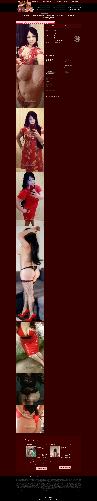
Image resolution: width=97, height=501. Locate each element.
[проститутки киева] (25, 6)
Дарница (64, 40)
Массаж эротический (68, 65)
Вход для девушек (75, 1)
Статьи (62, 476)
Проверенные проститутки (47, 1)
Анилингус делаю (50, 84)
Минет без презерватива (51, 67)
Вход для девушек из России (55, 476)
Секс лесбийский (50, 62)
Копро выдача (49, 87)
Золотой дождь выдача (51, 85)
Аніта (29, 444)
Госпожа (66, 70)
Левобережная (59, 40)
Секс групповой (49, 61)
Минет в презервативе (51, 64)
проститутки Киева (49, 499)
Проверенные (73, 9)
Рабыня (66, 71)
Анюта (53, 444)
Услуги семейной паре (51, 72)
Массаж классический (68, 61)
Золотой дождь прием (50, 86)
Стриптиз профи (67, 59)
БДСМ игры (67, 72)
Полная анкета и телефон (41, 468)
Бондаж (66, 68)
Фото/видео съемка (50, 77)
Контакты (65, 476)
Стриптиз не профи (68, 60)
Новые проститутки (21, 1)
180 (55, 33)
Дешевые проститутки (34, 1)
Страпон (48, 83)
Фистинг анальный (50, 89)
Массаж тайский (67, 62)
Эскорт (48, 79)
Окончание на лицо (50, 74)
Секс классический (50, 59)
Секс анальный (49, 60)
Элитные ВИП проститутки (62, 1)
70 (54, 37)
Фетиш (66, 74)
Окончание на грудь (50, 73)
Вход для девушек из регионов (45, 476)
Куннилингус (49, 68)
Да (54, 40)
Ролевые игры (49, 71)
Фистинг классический (51, 90)
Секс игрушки (49, 70)
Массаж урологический (69, 64)
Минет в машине (50, 78)
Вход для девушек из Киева (34, 476)
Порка (66, 73)
